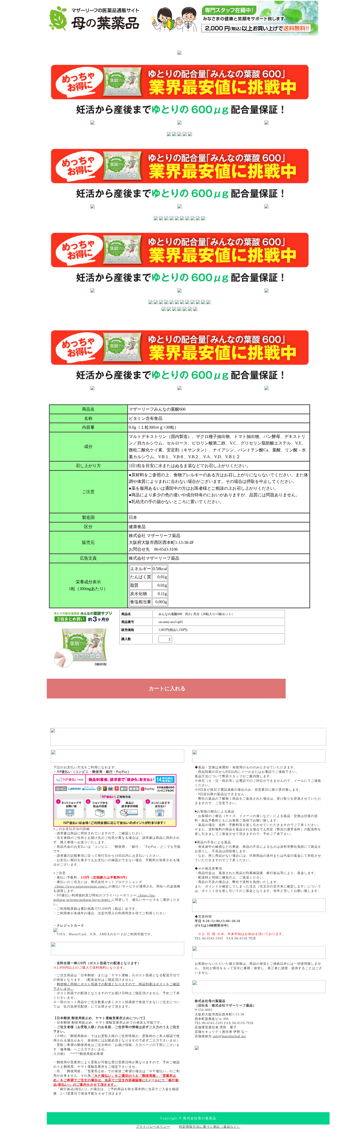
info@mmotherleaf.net (229, 1036)
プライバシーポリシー (153, 1126)
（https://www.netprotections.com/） (81, 886)
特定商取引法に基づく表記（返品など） (209, 1126)
